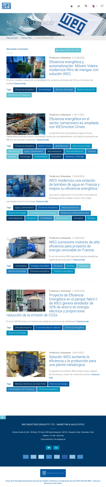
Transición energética (63, 271)
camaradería (21, 266)
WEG (5, 6)
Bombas (12, 156)
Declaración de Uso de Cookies (35, 481)
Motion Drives (45, 146)
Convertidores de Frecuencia (43, 213)
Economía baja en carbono (48, 327)
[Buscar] (86, 6)
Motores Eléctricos (86, 89)
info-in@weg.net (59, 439)
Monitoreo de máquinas (19, 95)
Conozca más (20, 83)
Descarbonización (23, 327)
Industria (92, 151)
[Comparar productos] (78, 6)
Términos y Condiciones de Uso (62, 481)
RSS (78, 481)
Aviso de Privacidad (14, 481)
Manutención (14, 151)
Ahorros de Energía (64, 89)
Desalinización (62, 218)
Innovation (56, 156)
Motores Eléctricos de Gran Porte (30, 384)
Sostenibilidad (45, 89)
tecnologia (25, 156)
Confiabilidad (46, 218)
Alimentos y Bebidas (75, 156)
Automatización (55, 151)
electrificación (61, 146)
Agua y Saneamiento (33, 151)
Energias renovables (40, 266)
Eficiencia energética (24, 89)
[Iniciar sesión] (71, 6)
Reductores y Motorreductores (75, 213)
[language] (95, 6)
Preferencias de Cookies (55, 473)
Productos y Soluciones (60, 58)
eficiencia (31, 218)
